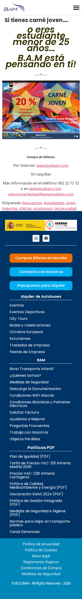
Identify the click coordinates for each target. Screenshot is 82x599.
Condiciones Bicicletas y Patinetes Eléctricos (40, 403)
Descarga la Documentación (35, 388)
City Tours (19, 318)
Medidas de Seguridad (29, 382)
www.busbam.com (52, 165)
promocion (43, 208)
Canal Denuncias (25, 531)
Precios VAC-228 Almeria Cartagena (32, 475)
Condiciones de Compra (41, 567)
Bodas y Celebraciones (30, 325)
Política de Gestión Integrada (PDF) (36, 502)
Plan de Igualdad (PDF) (30, 456)
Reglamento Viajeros (41, 561)
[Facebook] (46, 238)
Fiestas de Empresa (27, 351)
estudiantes (54, 202)
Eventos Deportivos (27, 312)
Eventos (17, 305)
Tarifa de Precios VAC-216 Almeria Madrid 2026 (40, 464)
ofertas (25, 208)
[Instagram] (36, 238)
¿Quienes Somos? (25, 375)
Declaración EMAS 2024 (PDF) (36, 494)
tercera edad (65, 208)
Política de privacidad (41, 543)
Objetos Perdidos (25, 439)
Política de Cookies (41, 549)
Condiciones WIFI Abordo (32, 395)
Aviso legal (41, 555)
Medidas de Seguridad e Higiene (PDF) (38, 512)
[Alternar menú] (76, 7)
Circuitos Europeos (26, 331)
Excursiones (20, 338)
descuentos (32, 202)
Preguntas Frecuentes (29, 425)
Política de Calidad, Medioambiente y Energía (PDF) (38, 485)
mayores (9, 208)
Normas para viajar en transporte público (40, 523)
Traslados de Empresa (30, 345)
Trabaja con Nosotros (29, 432)
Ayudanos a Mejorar (27, 419)
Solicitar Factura (24, 412)
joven (70, 202)
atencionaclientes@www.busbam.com (41, 194)
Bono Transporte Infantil (31, 368)
